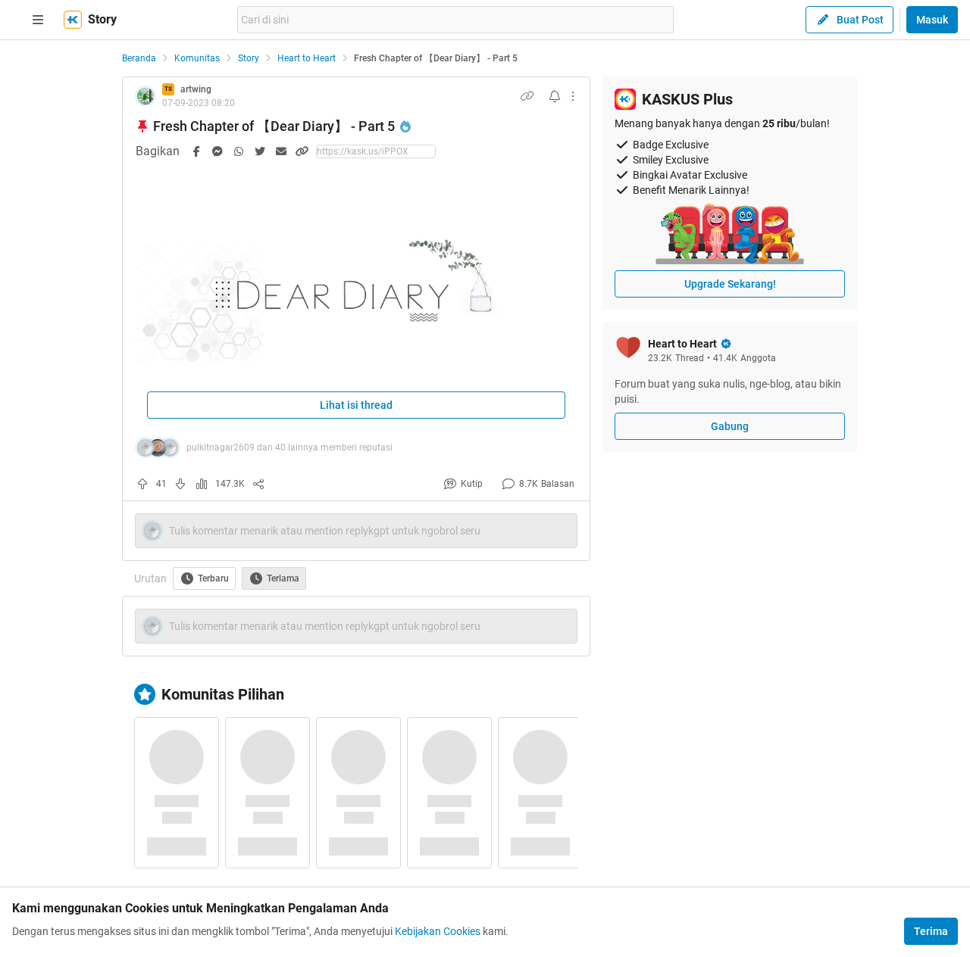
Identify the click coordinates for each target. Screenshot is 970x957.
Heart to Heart (306, 58)
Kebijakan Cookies (437, 931)
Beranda (139, 58)
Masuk (932, 20)
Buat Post (860, 20)
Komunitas (197, 58)
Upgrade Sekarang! (730, 284)
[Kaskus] (73, 20)
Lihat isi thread (356, 405)
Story (248, 58)
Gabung (730, 426)
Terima (931, 931)
